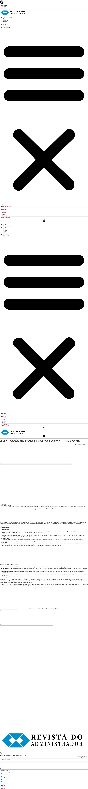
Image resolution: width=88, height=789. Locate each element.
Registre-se (5, 784)
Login (3, 785)
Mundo (4, 16)
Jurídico (5, 21)
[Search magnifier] (1, 766)
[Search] (5, 2)
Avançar (57, 608)
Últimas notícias (6, 27)
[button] (44, 116)
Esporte (5, 18)
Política (4, 23)
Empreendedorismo (7, 17)
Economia (5, 20)
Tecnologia (5, 26)
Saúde (4, 24)
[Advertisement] (44, 454)
